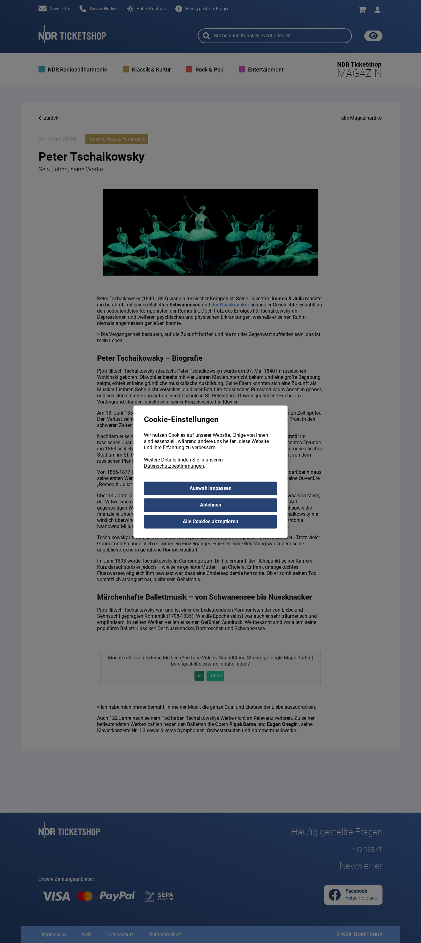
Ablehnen (210, 505)
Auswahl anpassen (210, 488)
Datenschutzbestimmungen (174, 466)
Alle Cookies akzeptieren (210, 521)
